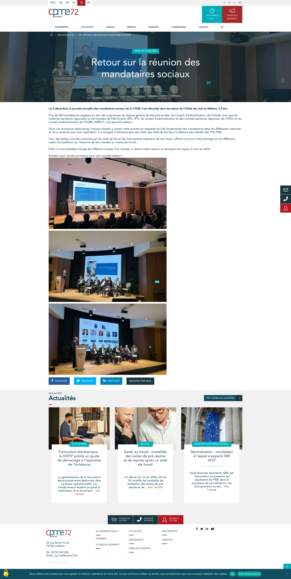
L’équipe (101, 538)
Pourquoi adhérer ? (108, 545)
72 (81, 2)
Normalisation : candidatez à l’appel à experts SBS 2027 (212, 456)
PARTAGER (60, 381)
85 (88, 2)
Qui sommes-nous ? (107, 531)
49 (67, 2)
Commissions (178, 27)
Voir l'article (155, 487)
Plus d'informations (249, 573)
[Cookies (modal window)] (6, 573)
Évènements (62, 27)
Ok (232, 573)
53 (73, 2)
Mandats (154, 27)
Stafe (65, 562)
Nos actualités (66, 35)
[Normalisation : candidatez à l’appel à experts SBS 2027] (211, 428)
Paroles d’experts (140, 548)
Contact (203, 27)
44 (60, 2)
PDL (53, 2)
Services (131, 27)
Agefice (110, 27)
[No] (286, 574)
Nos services (169, 531)
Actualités (87, 27)
